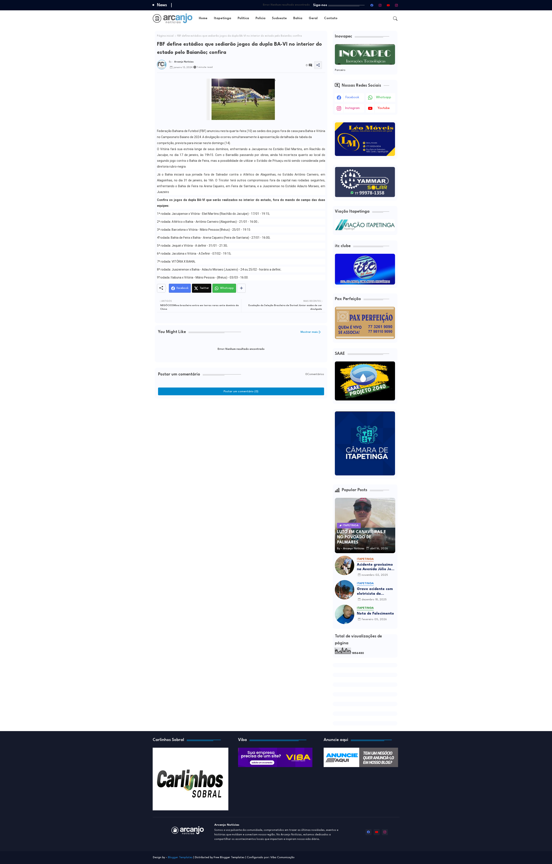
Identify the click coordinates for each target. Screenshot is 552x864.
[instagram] (380, 5)
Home (203, 18)
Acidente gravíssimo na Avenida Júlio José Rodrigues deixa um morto (376, 567)
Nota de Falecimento (375, 613)
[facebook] (372, 5)
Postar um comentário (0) (241, 391)
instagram (352, 108)
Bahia (297, 18)
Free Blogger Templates (229, 857)
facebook (352, 97)
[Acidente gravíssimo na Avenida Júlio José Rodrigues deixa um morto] (344, 565)
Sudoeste (279, 18)
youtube (384, 108)
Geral (313, 18)
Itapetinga (222, 18)
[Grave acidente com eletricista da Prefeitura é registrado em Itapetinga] (344, 589)
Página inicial (165, 36)
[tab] (203, 18)
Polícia (260, 18)
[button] (395, 18)
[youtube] (388, 5)
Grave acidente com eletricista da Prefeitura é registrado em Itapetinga (375, 591)
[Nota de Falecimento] (344, 614)
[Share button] (241, 288)
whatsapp (383, 97)
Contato (330, 18)
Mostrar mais (309, 332)
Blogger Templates (180, 857)
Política (243, 18)
